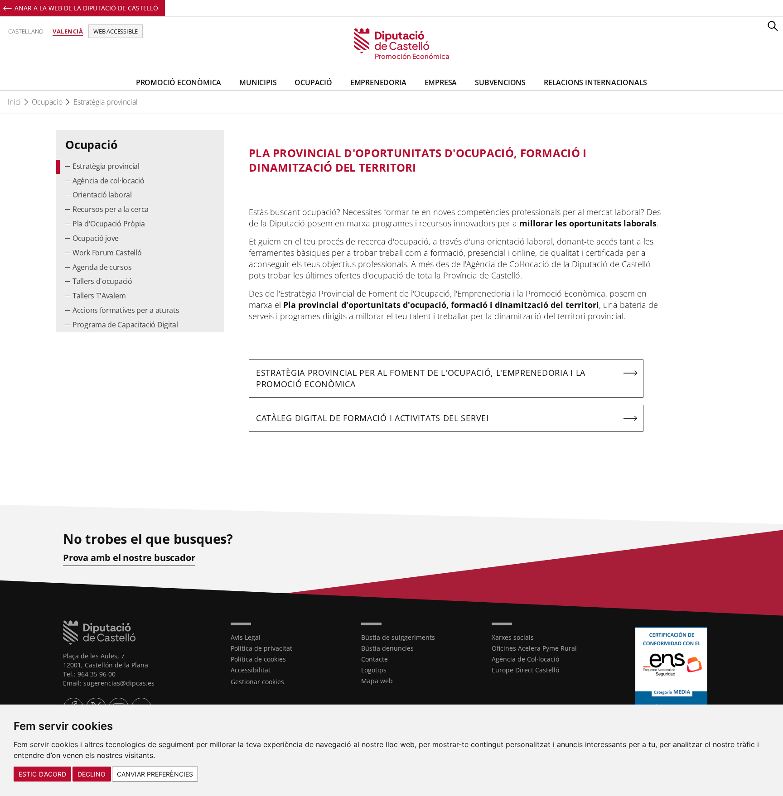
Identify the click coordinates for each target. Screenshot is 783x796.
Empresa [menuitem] (441, 82)
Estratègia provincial (105, 102)
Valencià (68, 31)
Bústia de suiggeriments (398, 637)
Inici (14, 102)
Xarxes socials (513, 637)
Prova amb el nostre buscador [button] (129, 558)
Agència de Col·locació (525, 659)
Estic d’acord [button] (42, 774)
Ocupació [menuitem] (313, 82)
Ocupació (47, 102)
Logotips (374, 670)
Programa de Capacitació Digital (125, 325)
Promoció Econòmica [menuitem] (178, 82)
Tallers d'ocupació (102, 281)
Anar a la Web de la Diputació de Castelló (86, 8)
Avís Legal (246, 637)
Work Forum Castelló (106, 253)
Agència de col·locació (108, 181)
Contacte (374, 659)
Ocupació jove (95, 238)
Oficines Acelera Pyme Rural (534, 648)
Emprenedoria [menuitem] (378, 82)
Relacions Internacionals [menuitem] (595, 82)
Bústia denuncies (387, 648)
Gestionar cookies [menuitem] (257, 681)
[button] (772, 26)
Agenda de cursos (101, 267)
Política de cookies (258, 659)
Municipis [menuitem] (257, 82)
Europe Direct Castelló (525, 670)
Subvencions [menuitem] (500, 82)
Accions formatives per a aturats (125, 310)
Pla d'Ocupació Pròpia (108, 224)
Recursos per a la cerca (110, 209)
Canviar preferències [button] (155, 774)
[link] (392, 44)
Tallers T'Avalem (99, 296)
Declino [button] (91, 774)
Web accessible (115, 31)
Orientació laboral (102, 195)
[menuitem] (140, 167)
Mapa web (377, 680)
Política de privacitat (261, 648)
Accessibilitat (251, 670)
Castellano (26, 31)
